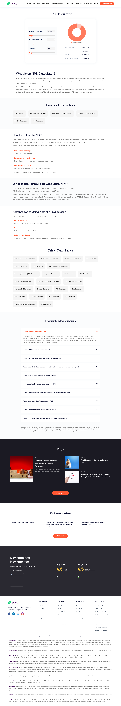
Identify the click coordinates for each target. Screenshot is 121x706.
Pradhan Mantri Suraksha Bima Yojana (29, 667)
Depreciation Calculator (41, 646)
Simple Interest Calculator (16, 644)
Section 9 (67, 681)
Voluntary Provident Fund (95, 688)
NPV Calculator (95, 644)
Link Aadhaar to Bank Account (76, 696)
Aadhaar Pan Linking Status (75, 694)
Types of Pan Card (75, 701)
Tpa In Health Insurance (70, 669)
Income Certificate (76, 681)
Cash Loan (78, 4)
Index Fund (61, 656)
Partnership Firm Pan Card (87, 701)
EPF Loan (47, 652)
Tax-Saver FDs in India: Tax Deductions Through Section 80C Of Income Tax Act (95, 476)
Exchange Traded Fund (15, 658)
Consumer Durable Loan (54, 650)
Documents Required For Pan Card (72, 700)
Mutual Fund (46, 4)
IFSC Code (24, 675)
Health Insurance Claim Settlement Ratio (28, 671)
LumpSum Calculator (65, 642)
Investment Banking (82, 675)
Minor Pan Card (99, 700)
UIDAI (16, 694)
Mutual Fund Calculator (15, 642)
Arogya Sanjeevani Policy (85, 669)
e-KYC (44, 675)
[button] (60, 331)
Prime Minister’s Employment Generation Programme (69, 686)
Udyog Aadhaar (37, 696)
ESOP (14, 688)
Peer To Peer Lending (101, 650)
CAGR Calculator (76, 644)
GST (24, 681)
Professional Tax (105, 681)
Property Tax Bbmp (75, 661)
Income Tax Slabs (54, 681)
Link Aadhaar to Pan (64, 701)
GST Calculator (76, 642)
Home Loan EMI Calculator (56, 640)
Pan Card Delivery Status (18, 701)
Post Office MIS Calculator (40, 640)
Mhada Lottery (102, 661)
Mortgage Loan (51, 663)
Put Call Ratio (53, 656)
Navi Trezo (36, 4)
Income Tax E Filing (31, 681)
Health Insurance (57, 4)
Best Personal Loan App (40, 650)
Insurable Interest (98, 667)
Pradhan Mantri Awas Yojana (47, 661)
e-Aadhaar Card (106, 696)
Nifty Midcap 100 (67, 658)
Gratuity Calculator (46, 644)
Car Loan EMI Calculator (88, 642)
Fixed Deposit (102, 686)
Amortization (19, 663)
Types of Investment (82, 688)
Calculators (88, 4)
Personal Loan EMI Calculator (24, 640)
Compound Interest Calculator (32, 644)
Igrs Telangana (34, 661)
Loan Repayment (79, 650)
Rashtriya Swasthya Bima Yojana (67, 688)
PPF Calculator (38, 642)
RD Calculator (55, 642)
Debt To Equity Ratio (26, 677)
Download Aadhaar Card (39, 694)
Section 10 (17, 682)
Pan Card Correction (46, 700)
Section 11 (11, 682)
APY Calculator (86, 644)
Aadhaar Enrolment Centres (93, 696)
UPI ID (103, 675)
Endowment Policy (88, 667)
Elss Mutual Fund (104, 656)
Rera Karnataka (71, 663)
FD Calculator (46, 642)
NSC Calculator (66, 644)
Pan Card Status (19, 700)
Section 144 (24, 682)
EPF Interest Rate (21, 688)
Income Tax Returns (42, 681)
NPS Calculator (96, 640)
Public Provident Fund (87, 681)
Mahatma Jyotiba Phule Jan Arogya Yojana (37, 669)
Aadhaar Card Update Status (50, 696)
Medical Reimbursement (56, 669)
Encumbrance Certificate (62, 661)
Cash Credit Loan (17, 652)
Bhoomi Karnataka (92, 661)
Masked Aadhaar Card (26, 696)
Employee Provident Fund (32, 686)
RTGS (90, 675)
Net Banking (38, 675)
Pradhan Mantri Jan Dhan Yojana (36, 688)
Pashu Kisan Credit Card (66, 652)
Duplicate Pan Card (57, 700)
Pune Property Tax (61, 663)
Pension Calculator (27, 642)
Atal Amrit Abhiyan (98, 669)
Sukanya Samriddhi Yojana (46, 686)
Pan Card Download (35, 700)
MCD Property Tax (42, 663)
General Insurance (57, 667)
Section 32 (31, 682)
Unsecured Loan (22, 650)
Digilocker (29, 694)
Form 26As (97, 681)
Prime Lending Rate (79, 652)
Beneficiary (73, 675)
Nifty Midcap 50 (57, 658)
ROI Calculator (105, 644)
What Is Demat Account (30, 656)
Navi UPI (28, 4)
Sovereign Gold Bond (43, 656)
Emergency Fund (27, 652)
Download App (107, 4)
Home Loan (69, 4)
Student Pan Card (100, 701)
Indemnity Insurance (45, 671)
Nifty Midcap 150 (77, 658)
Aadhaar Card (22, 694)
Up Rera (78, 663)
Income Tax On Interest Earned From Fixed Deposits (46, 463)
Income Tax (19, 681)
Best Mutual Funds (93, 656)
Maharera (83, 661)
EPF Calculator (86, 640)
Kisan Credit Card (37, 677)
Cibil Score (17, 675)
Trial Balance (96, 675)
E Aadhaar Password (89, 694)
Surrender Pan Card (52, 701)
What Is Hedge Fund (27, 658)
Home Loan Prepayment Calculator (24, 646)
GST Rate (37, 682)
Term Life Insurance (45, 667)
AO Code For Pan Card (88, 700)
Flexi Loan (30, 650)
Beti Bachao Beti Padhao (91, 686)
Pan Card (26, 700)
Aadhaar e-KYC (63, 696)
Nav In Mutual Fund (82, 656)
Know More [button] (60, 493)
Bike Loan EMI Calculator (103, 642)
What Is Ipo (20, 656)
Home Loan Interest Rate (23, 661)
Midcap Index (37, 658)
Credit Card (31, 675)
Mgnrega (18, 686)
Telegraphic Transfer (52, 675)
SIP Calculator (69, 640)
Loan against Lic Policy (68, 650)
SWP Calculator (105, 640)
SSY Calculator (77, 640)
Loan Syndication (89, 650)
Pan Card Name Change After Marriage (36, 701)
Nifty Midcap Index (47, 658)
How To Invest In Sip (70, 656)
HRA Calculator (57, 644)
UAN (22, 686)
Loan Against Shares (38, 652)
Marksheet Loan (55, 652)
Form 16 (61, 681)
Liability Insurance (57, 671)
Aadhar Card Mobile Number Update (57, 694)
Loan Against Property (30, 663)
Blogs (96, 4)
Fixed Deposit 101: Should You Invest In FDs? (94, 461)
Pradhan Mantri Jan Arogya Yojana (72, 667)
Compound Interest (14, 677)
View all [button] (60, 536)
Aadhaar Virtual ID (14, 696)
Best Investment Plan (51, 688)
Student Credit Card (64, 675)
